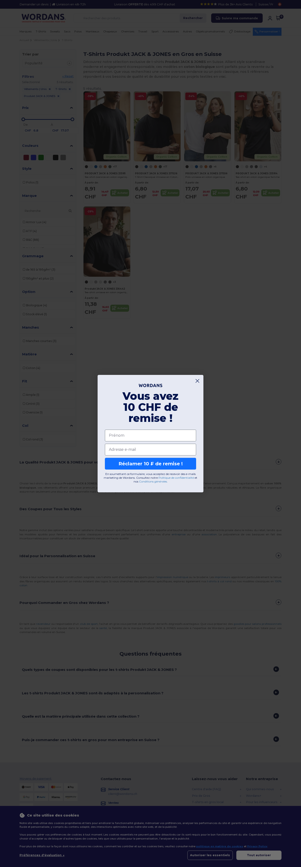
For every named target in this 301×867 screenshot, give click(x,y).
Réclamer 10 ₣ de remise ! (151, 464)
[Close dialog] (197, 381)
